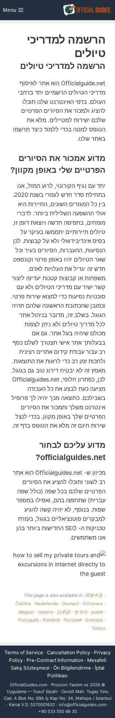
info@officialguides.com (82, 704)
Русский (72, 619)
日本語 (63, 611)
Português (28, 619)
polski (97, 611)
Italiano (45, 611)
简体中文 (94, 595)
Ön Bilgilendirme (72, 668)
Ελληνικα (93, 603)
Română (51, 619)
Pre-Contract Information (55, 660)
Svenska (94, 619)
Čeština (23, 603)
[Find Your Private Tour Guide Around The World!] (87, 10)
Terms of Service (23, 652)
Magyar (26, 611)
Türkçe (98, 628)
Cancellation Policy (68, 652)
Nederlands (46, 603)
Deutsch (70, 603)
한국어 (81, 611)
